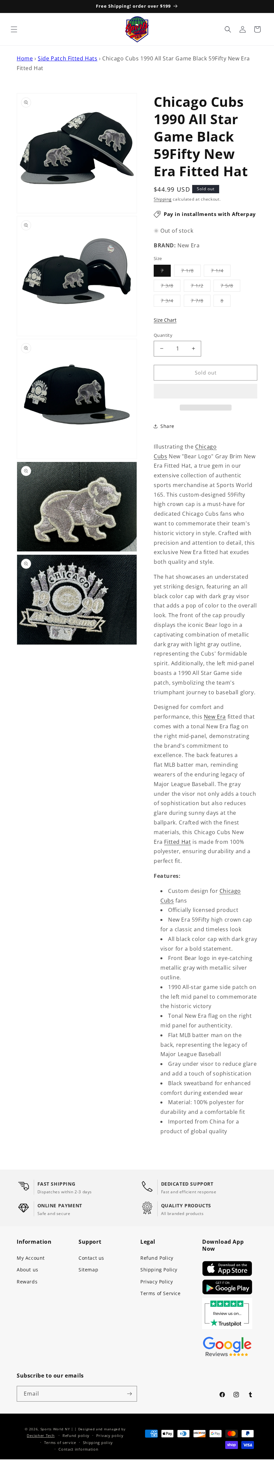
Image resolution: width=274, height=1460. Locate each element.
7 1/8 (191, 272)
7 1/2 (201, 287)
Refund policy (76, 1435)
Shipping (163, 199)
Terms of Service (160, 1293)
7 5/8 (230, 287)
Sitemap (88, 1269)
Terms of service (60, 1442)
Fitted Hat (177, 841)
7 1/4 (221, 272)
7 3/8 (170, 287)
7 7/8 (201, 302)
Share (167, 426)
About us (27, 1269)
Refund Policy (156, 1258)
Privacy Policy (156, 1281)
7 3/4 (170, 302)
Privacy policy (110, 1435)
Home (25, 58)
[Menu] (14, 29)
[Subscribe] (129, 1394)
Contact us (91, 1258)
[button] (205, 391)
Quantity (163, 335)
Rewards (27, 1281)
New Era (215, 716)
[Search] (228, 29)
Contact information (78, 1449)
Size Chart (165, 320)
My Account (31, 1258)
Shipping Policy (158, 1269)
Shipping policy (98, 1442)
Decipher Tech (40, 1435)
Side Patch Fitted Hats (67, 58)
